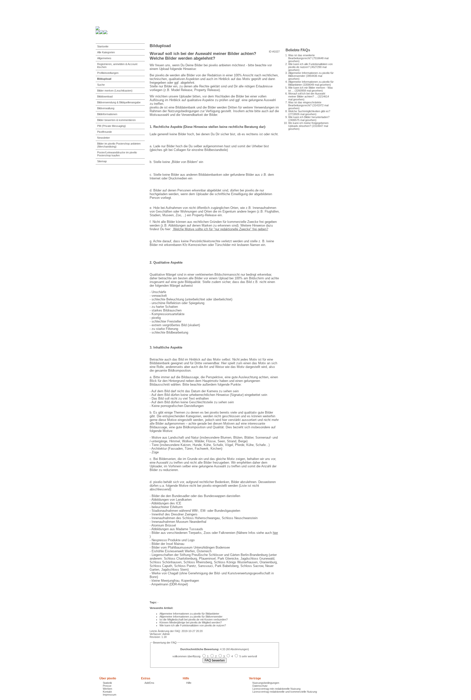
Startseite (102, 46)
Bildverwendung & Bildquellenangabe (119, 102)
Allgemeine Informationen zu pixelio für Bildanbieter (189, 613)
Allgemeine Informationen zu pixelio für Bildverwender (190, 616)
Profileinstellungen (107, 72)
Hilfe (188, 682)
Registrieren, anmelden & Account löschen (117, 65)
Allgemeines (104, 58)
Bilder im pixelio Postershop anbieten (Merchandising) (119, 145)
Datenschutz (260, 685)
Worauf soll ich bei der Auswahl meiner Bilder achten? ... (306, 95)
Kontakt (107, 691)
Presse (107, 685)
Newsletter (103, 137)
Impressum (109, 694)
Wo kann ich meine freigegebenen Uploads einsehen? (308, 124)
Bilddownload (105, 96)
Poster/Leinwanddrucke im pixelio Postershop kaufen (117, 154)
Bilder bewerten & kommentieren (116, 120)
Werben (107, 688)
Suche (101, 84)
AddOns (149, 682)
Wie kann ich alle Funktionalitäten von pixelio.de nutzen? (192, 625)
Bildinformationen (107, 114)
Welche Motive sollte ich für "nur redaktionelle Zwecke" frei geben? (220, 229)
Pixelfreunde (104, 131)
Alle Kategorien (106, 52)
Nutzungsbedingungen (265, 682)
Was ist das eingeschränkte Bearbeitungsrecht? (304, 104)
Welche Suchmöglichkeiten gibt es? (309, 111)
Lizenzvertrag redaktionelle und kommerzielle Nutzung (284, 691)
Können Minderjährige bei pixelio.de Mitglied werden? (190, 622)
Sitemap (102, 161)
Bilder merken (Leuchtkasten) (114, 90)
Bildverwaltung (105, 108)
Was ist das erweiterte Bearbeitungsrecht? (301, 57)
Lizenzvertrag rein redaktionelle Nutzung (276, 688)
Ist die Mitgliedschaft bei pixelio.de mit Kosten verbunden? (193, 619)
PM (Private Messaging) (111, 125)
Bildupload (104, 78)
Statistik (107, 682)
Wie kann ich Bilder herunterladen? (308, 117)
